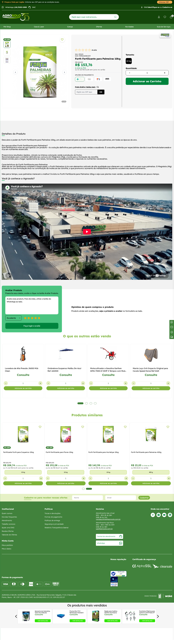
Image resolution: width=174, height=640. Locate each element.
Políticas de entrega (52, 520)
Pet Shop (7, 27)
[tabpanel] (35, 72)
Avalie (94, 50)
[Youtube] (164, 515)
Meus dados (6, 549)
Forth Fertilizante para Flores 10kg (59, 452)
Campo (70, 27)
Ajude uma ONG (8, 528)
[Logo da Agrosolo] (16, 17)
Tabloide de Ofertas (9, 535)
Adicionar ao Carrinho (147, 81)
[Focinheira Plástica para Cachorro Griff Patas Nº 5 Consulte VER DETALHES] (130, 621)
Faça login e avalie (32, 326)
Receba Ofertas (8, 531)
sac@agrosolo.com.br (104, 529)
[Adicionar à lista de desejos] (62, 39)
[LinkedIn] (170, 515)
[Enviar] (115, 17)
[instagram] (158, 515)
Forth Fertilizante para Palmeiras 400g (146, 452)
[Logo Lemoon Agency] (158, 596)
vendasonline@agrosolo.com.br (108, 519)
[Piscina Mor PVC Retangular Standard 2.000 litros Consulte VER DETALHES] (61, 621)
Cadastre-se (167, 7)
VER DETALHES (43, 621)
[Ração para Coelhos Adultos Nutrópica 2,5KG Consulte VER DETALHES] (96, 621)
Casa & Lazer (39, 27)
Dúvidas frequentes (9, 517)
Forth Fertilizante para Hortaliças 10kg (103, 452)
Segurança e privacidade (54, 524)
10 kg (128, 61)
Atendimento (7, 520)
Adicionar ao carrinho (23, 388)
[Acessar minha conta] (159, 17)
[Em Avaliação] (114, 581)
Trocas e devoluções (52, 513)
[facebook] (153, 515)
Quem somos (7, 513)
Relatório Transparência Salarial (56, 528)
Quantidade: (131, 68)
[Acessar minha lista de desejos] (165, 17)
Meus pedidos (7, 545)
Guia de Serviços (163, 27)
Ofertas (99, 27)
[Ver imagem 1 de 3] (7, 44)
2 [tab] (89, 489)
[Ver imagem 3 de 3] (7, 60)
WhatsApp (101, 543)
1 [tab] (83, 489)
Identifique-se (153, 7)
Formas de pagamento (53, 517)
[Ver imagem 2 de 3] (7, 52)
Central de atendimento (106, 536)
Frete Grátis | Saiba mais (85, 87)
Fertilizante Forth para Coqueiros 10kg (18, 452)
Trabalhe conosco (8, 524)
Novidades (129, 27)
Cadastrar (144, 497)
